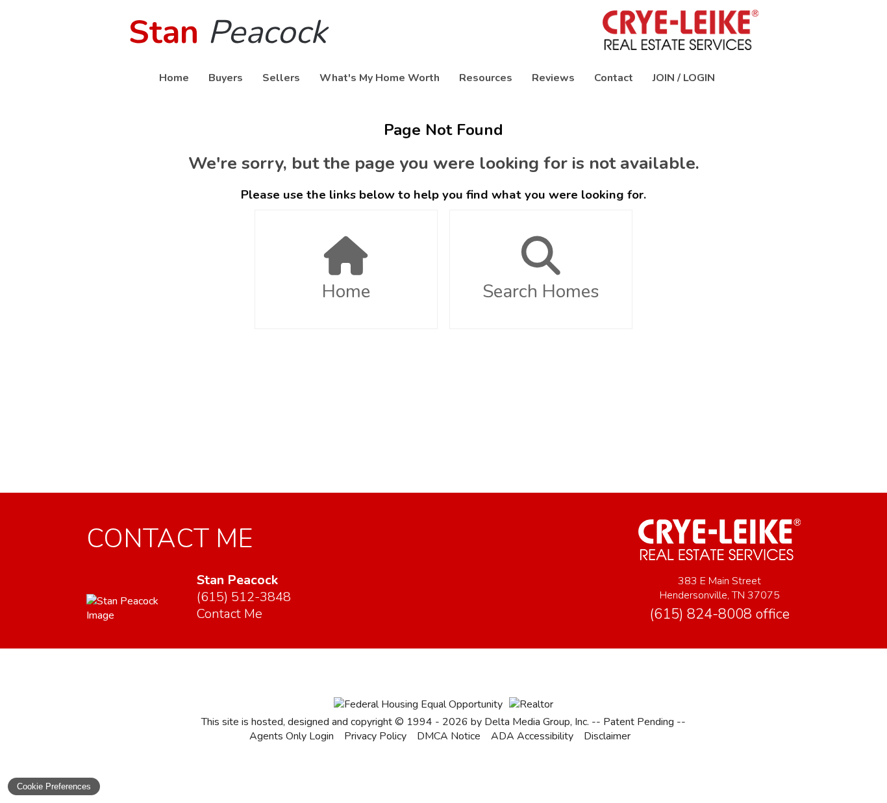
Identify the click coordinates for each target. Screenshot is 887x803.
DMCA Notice (449, 736)
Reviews (553, 78)
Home (174, 78)
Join (664, 78)
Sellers (281, 78)
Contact (613, 78)
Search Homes (540, 291)
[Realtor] (531, 704)
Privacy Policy (375, 736)
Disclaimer (607, 736)
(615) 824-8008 (719, 614)
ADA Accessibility (532, 736)
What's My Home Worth (379, 78)
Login (699, 78)
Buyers (225, 78)
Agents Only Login (291, 736)
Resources (485, 78)
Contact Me (229, 614)
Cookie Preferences (54, 786)
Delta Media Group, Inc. (536, 722)
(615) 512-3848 (244, 597)
